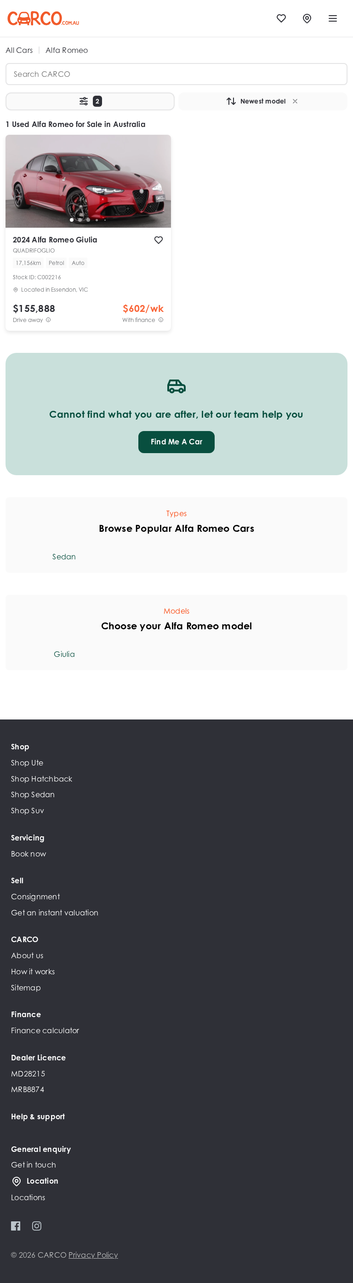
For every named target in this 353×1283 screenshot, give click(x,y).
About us (27, 955)
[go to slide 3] (88, 220)
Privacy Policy (93, 1255)
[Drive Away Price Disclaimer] (48, 319)
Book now (28, 853)
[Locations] (307, 18)
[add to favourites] (158, 240)
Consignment (35, 896)
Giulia (64, 654)
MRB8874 (27, 1089)
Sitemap (26, 987)
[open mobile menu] (333, 18)
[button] (90, 101)
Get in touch (33, 1164)
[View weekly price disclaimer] (161, 319)
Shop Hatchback (42, 778)
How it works (33, 971)
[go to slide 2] (80, 220)
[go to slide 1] (71, 220)
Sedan (64, 556)
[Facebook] (16, 1226)
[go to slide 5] (104, 220)
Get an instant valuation (54, 912)
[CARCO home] (43, 18)
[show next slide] (156, 188)
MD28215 (28, 1073)
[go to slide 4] (96, 220)
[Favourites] (281, 18)
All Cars (19, 50)
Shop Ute (27, 762)
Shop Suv (27, 810)
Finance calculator (45, 1030)
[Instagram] (36, 1226)
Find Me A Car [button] (176, 441)
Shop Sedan (33, 794)
